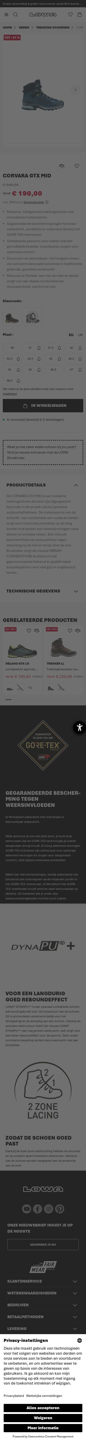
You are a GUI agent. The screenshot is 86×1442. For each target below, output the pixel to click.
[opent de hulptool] (79, 727)
